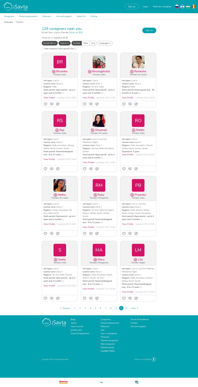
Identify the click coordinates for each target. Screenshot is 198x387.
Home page (8, 22)
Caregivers (9, 16)
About (74, 323)
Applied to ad (59, 37)
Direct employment (28, 16)
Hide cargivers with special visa (59, 48)
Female (76, 43)
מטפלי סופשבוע (107, 351)
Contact (133, 323)
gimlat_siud (76, 330)
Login (145, 6)
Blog (73, 319)
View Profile (49, 97)
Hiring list (46, 37)
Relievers (46, 16)
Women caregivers (109, 340)
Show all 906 (76, 32)
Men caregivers (108, 344)
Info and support (64, 16)
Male (85, 43)
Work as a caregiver (162, 6)
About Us (81, 16)
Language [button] (103, 43)
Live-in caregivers (109, 333)
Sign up (131, 6)
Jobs (103, 330)
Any (93, 43)
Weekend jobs (107, 347)
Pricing (94, 16)
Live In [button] (63, 43)
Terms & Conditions (139, 319)
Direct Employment (80, 333)
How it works (77, 326)
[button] (50, 43)
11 (126, 308)
